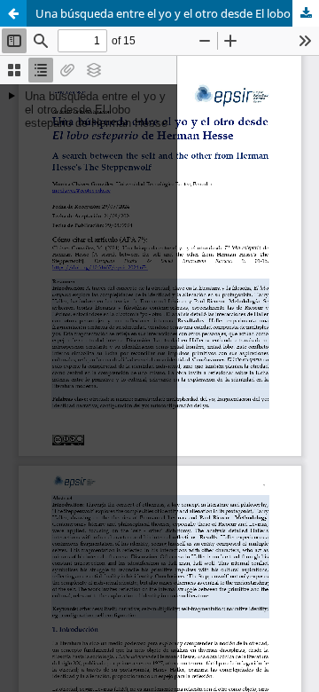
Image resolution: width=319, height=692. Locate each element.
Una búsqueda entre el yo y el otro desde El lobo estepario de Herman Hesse (177, 13)
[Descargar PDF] (305, 13)
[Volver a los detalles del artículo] (13, 13)
